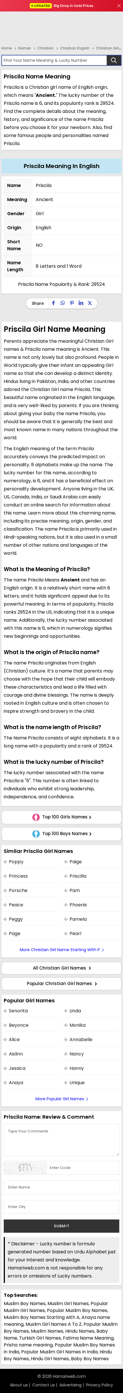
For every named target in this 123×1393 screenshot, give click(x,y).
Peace (16, 904)
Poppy (16, 861)
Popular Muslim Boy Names (77, 1310)
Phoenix (78, 904)
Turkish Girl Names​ (40, 1338)
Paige (76, 861)
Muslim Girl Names (68, 1303)
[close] (119, 5)
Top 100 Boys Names (64, 834)
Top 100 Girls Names (64, 817)
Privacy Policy (99, 1385)
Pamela (78, 919)
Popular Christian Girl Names (60, 983)
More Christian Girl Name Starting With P (60, 950)
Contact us (43, 1385)
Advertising (70, 1385)
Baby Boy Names (90, 1358)
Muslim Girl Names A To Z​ (53, 1324)
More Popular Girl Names (59, 1099)
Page (14, 933)
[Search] (114, 60)
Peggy (16, 919)
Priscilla (78, 876)
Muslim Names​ (47, 1331)
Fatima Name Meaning (88, 1338)
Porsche (18, 890)
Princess (18, 876)
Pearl (75, 933)
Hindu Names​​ (79, 1331)
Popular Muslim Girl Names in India (59, 1351)
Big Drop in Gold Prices (63, 5)
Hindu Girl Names (50, 1358)
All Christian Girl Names (60, 968)
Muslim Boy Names (24, 1303)
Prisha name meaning (28, 1345)
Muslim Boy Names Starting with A (42, 1317)
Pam (75, 890)
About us (19, 1385)
